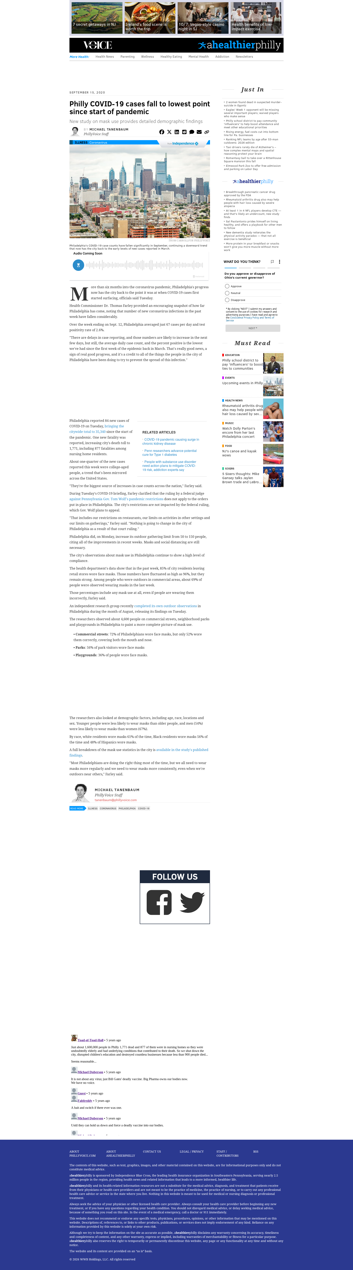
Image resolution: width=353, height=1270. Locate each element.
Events (230, 377)
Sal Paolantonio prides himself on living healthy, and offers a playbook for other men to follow (253, 224)
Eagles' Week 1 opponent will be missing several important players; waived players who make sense (251, 113)
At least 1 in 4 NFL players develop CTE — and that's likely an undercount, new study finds (252, 213)
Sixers (229, 468)
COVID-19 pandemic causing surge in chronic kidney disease (170, 441)
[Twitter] (169, 133)
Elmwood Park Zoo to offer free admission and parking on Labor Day (252, 167)
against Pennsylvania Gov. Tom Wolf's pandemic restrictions (116, 499)
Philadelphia (127, 808)
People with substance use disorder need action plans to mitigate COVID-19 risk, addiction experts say (169, 465)
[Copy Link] (206, 133)
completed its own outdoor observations (165, 606)
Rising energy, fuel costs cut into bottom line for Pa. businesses (251, 133)
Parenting (128, 56)
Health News (105, 56)
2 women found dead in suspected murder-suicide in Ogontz (253, 103)
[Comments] (192, 133)
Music (229, 423)
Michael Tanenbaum (109, 129)
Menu (76, 45)
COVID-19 (143, 808)
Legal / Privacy (192, 1151)
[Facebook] (162, 133)
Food (228, 446)
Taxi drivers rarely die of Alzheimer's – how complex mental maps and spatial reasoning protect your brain (250, 150)
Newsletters (244, 56)
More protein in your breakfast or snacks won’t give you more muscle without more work (251, 246)
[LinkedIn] (177, 133)
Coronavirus (98, 142)
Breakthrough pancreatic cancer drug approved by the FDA (249, 193)
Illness (81, 142)
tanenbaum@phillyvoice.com (116, 800)
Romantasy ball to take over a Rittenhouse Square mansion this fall (252, 159)
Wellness (147, 56)
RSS (255, 1151)
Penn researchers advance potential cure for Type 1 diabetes (169, 452)
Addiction (222, 56)
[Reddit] (184, 133)
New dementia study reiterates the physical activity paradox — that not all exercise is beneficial (250, 235)
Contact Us (152, 1151)
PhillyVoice (97, 45)
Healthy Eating (171, 56)
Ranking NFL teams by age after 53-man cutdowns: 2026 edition (251, 140)
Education (232, 355)
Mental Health (199, 56)
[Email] (199, 133)
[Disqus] (139, 978)
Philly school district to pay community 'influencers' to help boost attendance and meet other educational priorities (251, 124)
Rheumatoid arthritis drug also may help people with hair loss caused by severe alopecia (251, 202)
